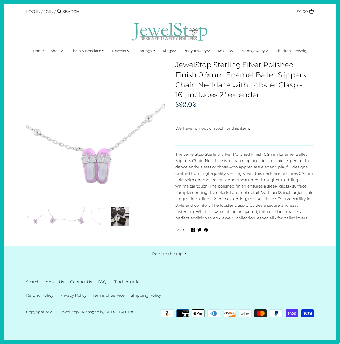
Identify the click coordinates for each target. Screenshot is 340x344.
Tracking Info (126, 281)
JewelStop (69, 312)
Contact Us (81, 281)
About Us (55, 281)
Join (48, 11)
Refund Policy (39, 295)
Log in (33, 11)
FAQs (103, 281)
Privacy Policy (73, 295)
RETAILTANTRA (119, 312)
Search (33, 281)
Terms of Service (109, 295)
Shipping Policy (146, 295)
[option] (35, 216)
